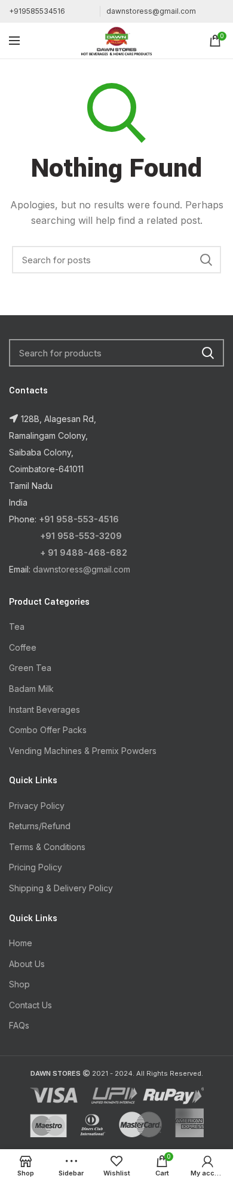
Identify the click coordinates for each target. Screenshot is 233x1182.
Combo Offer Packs (48, 730)
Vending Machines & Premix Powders (83, 751)
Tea (16, 626)
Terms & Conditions (47, 847)
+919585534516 (37, 11)
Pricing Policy (35, 867)
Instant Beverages (44, 709)
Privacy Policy (37, 806)
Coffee (22, 647)
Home (20, 943)
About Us (27, 964)
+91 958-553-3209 (81, 536)
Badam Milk (31, 689)
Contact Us (30, 1005)
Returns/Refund (39, 826)
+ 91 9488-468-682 (83, 552)
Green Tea (30, 668)
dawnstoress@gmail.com (151, 11)
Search (206, 259)
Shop (19, 984)
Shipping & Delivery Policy (61, 888)
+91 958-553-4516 (79, 519)
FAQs (19, 1025)
